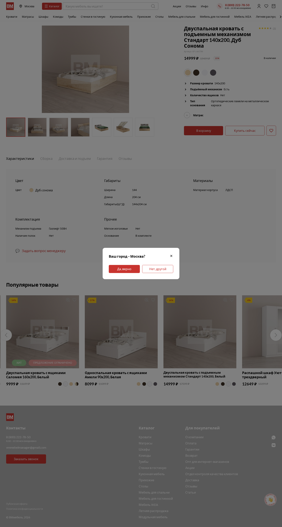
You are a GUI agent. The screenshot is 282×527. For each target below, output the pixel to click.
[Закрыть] (171, 256)
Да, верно (124, 269)
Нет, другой (157, 269)
